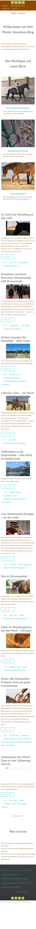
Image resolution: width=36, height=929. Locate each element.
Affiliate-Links (28, 857)
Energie (5, 661)
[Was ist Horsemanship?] (18, 579)
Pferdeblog (15, 265)
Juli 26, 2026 (13, 262)
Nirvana (18, 879)
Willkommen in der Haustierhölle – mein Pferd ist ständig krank (16, 451)
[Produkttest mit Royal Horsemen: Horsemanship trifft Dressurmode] (18, 290)
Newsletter (6, 8)
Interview (14, 791)
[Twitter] (16, 2)
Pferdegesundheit (6, 496)
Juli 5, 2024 (13, 557)
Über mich (5, 6)
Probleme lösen (28, 731)
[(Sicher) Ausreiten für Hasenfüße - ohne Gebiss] (18, 349)
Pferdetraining (5, 381)
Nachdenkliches (23, 262)
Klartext (14, 439)
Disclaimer (15, 857)
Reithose (12, 327)
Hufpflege (12, 731)
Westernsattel (21, 560)
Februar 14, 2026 (14, 324)
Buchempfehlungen (11, 841)
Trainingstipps (16, 375)
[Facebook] (12, 2)
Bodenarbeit (6, 610)
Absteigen (6, 560)
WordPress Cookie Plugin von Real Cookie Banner (15, 889)
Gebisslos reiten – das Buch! (17, 389)
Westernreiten (13, 560)
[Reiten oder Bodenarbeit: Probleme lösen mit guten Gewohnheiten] (18, 686)
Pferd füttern (19, 731)
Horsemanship (7, 265)
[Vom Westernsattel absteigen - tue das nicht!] (18, 521)
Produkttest (6, 327)
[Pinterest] (23, 2)
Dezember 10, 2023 (15, 658)
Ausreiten (6, 378)
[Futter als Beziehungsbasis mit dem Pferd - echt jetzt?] (18, 632)
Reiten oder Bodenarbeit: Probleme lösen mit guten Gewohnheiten (15, 673)
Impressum (5, 857)
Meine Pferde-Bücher (18, 6)
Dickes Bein (6, 493)
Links (6, 830)
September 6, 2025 (15, 372)
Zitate (6, 835)
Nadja (5, 262)
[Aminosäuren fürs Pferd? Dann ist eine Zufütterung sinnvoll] (18, 762)
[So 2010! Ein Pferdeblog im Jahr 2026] (18, 228)
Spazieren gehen (10, 734)
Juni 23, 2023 (13, 788)
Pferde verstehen (18, 13)
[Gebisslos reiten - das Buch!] (18, 399)
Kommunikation (12, 661)
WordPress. (25, 879)
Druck (12, 610)
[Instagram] (19, 2)
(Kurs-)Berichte (26, 324)
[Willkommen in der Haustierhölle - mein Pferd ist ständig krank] (18, 464)
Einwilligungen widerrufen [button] (11, 874)
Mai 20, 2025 (13, 436)
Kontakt (15, 8)
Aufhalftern (6, 728)
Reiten (25, 610)
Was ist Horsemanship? (14, 568)
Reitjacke (18, 327)
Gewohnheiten (27, 728)
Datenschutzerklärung (10, 861)
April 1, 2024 (13, 607)
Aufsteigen (13, 728)
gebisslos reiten (13, 378)
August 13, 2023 (14, 725)
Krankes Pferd (21, 493)
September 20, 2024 (15, 487)
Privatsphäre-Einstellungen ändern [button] (14, 866)
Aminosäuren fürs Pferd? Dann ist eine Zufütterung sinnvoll (16, 749)
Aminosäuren (7, 791)
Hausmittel (14, 493)
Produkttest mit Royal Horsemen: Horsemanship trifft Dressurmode (16, 277)
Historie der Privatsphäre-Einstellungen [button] (16, 870)
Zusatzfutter (4, 794)
